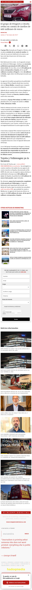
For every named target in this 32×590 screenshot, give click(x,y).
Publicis (7, 564)
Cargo (4, 284)
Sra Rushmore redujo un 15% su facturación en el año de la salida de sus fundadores (15, 392)
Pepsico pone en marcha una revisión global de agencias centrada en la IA (20, 258)
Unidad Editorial (15, 564)
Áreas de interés (7, 299)
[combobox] (12, 534)
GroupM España (5, 565)
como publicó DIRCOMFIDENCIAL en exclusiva (13, 165)
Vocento (13, 565)
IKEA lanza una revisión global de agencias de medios (19, 221)
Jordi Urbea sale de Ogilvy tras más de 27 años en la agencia (14, 414)
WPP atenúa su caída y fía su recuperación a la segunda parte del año (15, 350)
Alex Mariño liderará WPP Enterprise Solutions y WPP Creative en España (13, 435)
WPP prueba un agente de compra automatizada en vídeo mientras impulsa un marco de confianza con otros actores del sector (15, 479)
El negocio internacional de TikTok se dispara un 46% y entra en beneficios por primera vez (20, 231)
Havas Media (4, 42)
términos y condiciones (15, 306)
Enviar (16, 319)
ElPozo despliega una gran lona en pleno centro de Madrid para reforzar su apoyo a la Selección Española (15, 503)
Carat (22, 565)
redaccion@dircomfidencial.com (16, 522)
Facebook (3, 562)
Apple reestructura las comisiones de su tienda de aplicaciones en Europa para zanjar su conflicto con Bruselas (20, 250)
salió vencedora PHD (7, 189)
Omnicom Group (25, 564)
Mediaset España (19, 562)
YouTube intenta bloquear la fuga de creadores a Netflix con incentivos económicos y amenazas (20, 240)
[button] (5, 46)
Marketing (4, 32)
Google (27, 562)
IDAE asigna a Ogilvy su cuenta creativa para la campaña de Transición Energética (15, 456)
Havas (18, 565)
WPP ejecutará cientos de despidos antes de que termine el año (15, 371)
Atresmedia (10, 562)
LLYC (2, 564)
